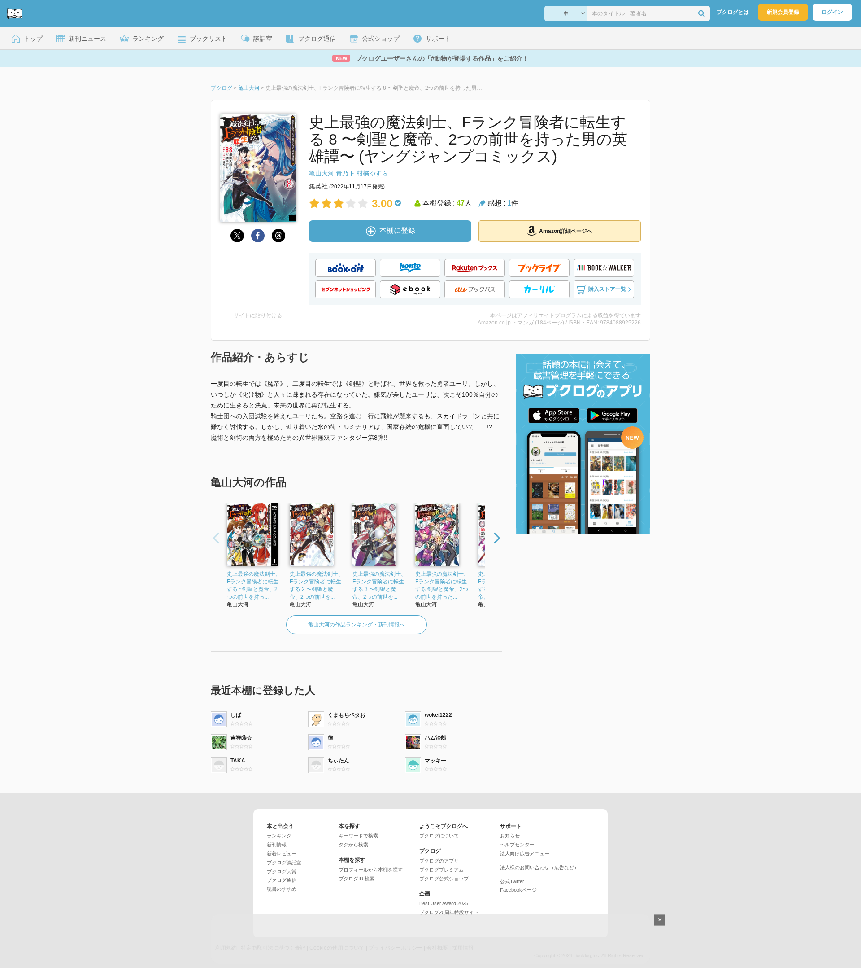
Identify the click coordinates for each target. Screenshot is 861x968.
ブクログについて (439, 835)
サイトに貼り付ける (258, 315)
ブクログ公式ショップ (444, 878)
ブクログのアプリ (439, 860)
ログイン (832, 12)
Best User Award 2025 (443, 903)
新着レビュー (281, 853)
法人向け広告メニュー (524, 853)
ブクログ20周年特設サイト (449, 912)
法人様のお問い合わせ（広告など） (539, 867)
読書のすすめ (281, 889)
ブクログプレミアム (441, 869)
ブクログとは (733, 12)
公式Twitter (512, 881)
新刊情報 (277, 844)
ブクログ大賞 (281, 871)
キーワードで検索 (358, 835)
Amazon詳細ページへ (565, 231)
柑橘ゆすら (372, 173)
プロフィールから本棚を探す (371, 869)
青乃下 (345, 173)
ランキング (279, 835)
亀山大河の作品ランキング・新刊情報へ (356, 625)
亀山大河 (321, 173)
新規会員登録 (783, 12)
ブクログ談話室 (284, 862)
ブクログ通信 (281, 880)
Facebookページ (518, 890)
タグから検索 (353, 844)
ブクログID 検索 (356, 878)
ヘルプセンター (517, 844)
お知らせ (510, 835)
